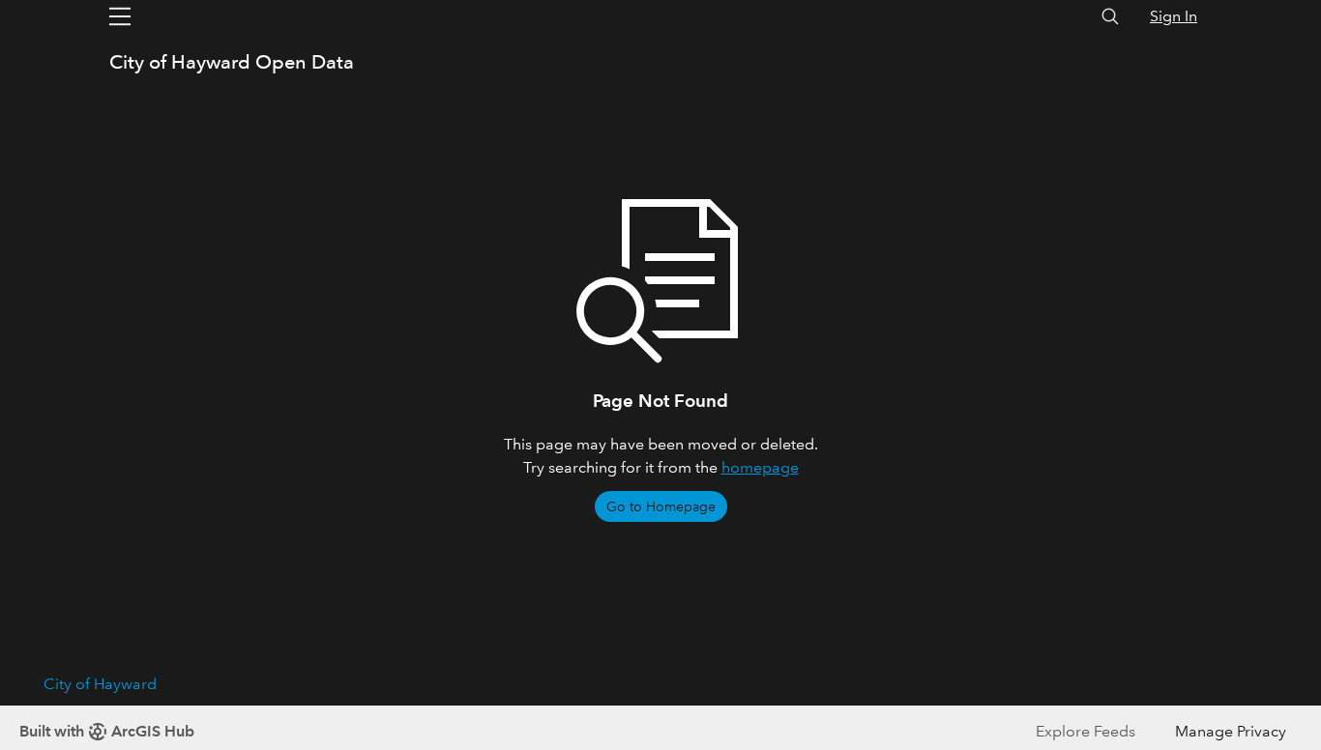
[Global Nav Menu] (120, 16)
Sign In (1173, 16)
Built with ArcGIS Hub (106, 731)
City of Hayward (100, 684)
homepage (760, 467)
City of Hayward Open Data (231, 61)
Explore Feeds (1085, 731)
